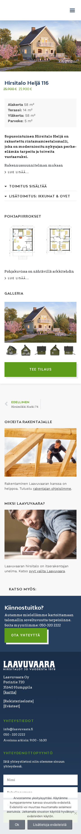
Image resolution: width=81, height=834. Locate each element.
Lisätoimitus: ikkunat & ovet (39, 196)
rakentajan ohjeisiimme (52, 489)
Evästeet (11, 706)
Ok (17, 824)
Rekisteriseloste (18, 701)
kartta (9, 692)
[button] (72, 10)
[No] (75, 813)
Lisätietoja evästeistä (49, 824)
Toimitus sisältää (28, 186)
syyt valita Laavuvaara (47, 571)
